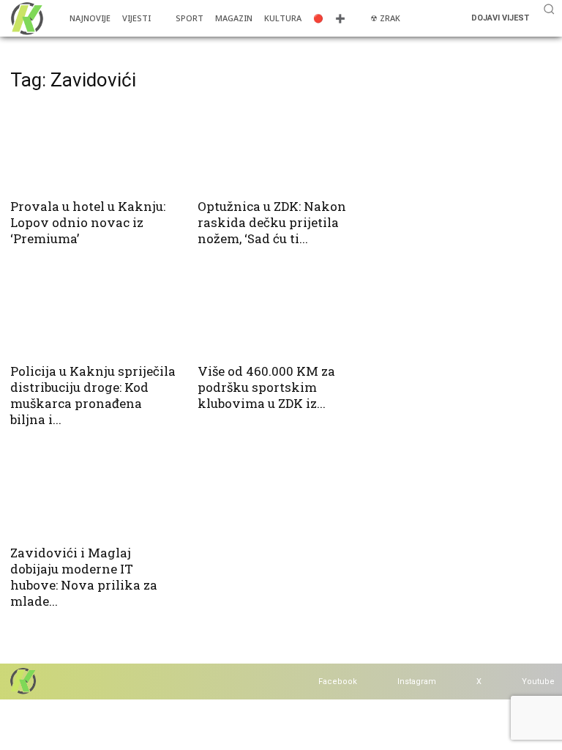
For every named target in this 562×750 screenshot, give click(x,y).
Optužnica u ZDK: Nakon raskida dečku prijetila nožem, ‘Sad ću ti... (272, 222)
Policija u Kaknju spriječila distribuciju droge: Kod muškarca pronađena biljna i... (93, 395)
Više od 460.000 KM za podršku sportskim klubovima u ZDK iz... (266, 387)
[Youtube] (507, 681)
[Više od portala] (25, 18)
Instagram (416, 681)
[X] (462, 681)
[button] (549, 9)
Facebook (337, 681)
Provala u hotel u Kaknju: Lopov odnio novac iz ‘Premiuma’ (87, 222)
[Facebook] (304, 681)
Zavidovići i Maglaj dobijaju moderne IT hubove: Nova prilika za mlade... (83, 576)
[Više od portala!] (22, 680)
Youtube (538, 681)
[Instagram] (383, 681)
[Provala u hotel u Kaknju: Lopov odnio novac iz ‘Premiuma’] (93, 147)
